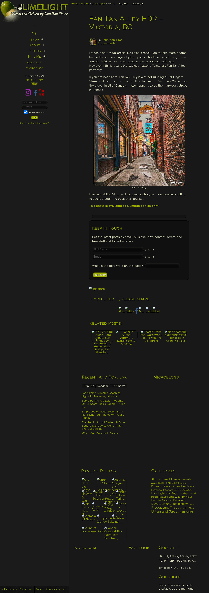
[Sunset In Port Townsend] (98, 496)
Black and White (168, 482)
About (34, 45)
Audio (154, 483)
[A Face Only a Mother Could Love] (110, 496)
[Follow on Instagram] (27, 95)
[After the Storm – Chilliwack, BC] (104, 484)
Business (156, 486)
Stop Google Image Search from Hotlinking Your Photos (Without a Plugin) (103, 414)
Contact (34, 62)
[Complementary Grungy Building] (104, 520)
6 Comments (107, 43)
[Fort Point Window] (109, 508)
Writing (190, 512)
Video (182, 512)
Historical (156, 490)
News (189, 496)
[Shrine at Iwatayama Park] (92, 532)
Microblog (35, 68)
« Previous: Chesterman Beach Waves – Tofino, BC (18, 589)
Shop (34, 39)
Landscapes (98, 3)
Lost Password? (40, 123)
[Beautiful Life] (119, 520)
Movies (154, 497)
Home (74, 3)
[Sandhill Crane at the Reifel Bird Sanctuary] (115, 532)
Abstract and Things (165, 479)
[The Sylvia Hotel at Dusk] (86, 508)
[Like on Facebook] (34, 95)
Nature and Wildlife (172, 496)
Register (24, 123)
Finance (167, 486)
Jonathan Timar (112, 40)
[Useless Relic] (97, 508)
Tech (183, 508)
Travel (190, 507)
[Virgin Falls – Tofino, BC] (121, 496)
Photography (180, 503)
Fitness (176, 486)
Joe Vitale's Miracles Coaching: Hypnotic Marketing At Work (101, 394)
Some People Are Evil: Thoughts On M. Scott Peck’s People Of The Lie (103, 404)
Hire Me (34, 56)
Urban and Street (165, 511)
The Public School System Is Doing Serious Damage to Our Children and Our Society (104, 425)
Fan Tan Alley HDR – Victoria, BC (126, 22)
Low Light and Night (165, 493)
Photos (85, 3)
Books (183, 483)
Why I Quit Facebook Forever (100, 433)
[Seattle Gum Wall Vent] (86, 496)
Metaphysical (188, 493)
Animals (186, 479)
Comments (118, 385)
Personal (167, 500)
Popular (89, 385)
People (156, 500)
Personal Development (168, 501)
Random (102, 385)
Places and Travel (166, 507)
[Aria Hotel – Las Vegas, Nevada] (88, 484)
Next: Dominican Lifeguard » (52, 589)
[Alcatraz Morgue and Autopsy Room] (119, 484)
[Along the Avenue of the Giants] (121, 508)
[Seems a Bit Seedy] (88, 520)
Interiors (168, 490)
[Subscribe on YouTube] (41, 95)
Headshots (187, 486)
